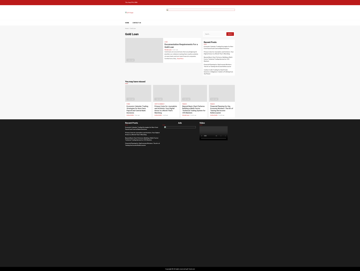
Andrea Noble (130, 115)
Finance (184, 103)
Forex (128, 103)
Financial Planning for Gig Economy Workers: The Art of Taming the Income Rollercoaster (222, 93)
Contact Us (137, 23)
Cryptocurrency (159, 103)
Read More (180, 58)
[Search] (233, 23)
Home (127, 23)
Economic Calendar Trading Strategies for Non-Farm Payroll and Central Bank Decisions (138, 93)
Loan (166, 41)
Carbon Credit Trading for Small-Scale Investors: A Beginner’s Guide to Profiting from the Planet (218, 72)
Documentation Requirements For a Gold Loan (144, 50)
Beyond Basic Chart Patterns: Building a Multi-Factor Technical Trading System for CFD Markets (218, 59)
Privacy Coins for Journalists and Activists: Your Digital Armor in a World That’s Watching (166, 93)
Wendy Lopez (168, 49)
